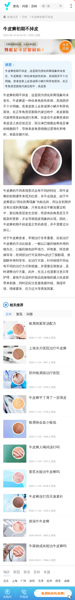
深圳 (32, 581)
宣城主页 (12, 16)
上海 (14, 581)
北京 (6, 581)
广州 (23, 581)
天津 (40, 581)
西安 (58, 581)
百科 (34, 6)
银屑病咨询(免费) (53, 593)
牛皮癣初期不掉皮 (42, 16)
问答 (25, 6)
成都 (67, 581)
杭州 (49, 581)
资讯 (16, 6)
